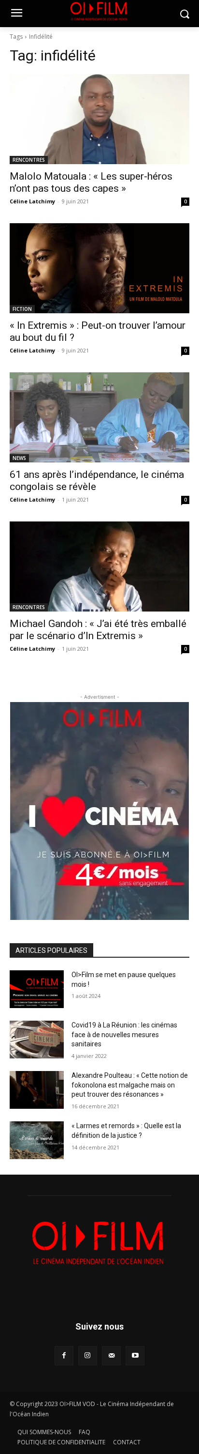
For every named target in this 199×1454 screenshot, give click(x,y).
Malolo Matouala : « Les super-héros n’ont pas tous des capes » (91, 182)
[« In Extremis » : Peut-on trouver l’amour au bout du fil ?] (99, 268)
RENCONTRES (29, 159)
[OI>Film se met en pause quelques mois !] (37, 989)
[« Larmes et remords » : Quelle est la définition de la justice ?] (37, 1140)
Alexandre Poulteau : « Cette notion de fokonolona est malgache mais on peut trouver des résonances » (129, 1084)
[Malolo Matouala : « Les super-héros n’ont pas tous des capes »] (99, 119)
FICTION (22, 309)
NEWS (19, 458)
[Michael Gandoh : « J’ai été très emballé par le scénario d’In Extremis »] (99, 566)
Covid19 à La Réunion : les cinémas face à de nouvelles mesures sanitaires (124, 1034)
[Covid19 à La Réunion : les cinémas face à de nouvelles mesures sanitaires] (37, 1039)
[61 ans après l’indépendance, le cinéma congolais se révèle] (99, 417)
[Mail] (111, 1355)
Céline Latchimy (32, 201)
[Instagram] (87, 1355)
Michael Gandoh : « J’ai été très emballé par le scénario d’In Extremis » (98, 630)
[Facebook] (64, 1355)
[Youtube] (135, 1355)
